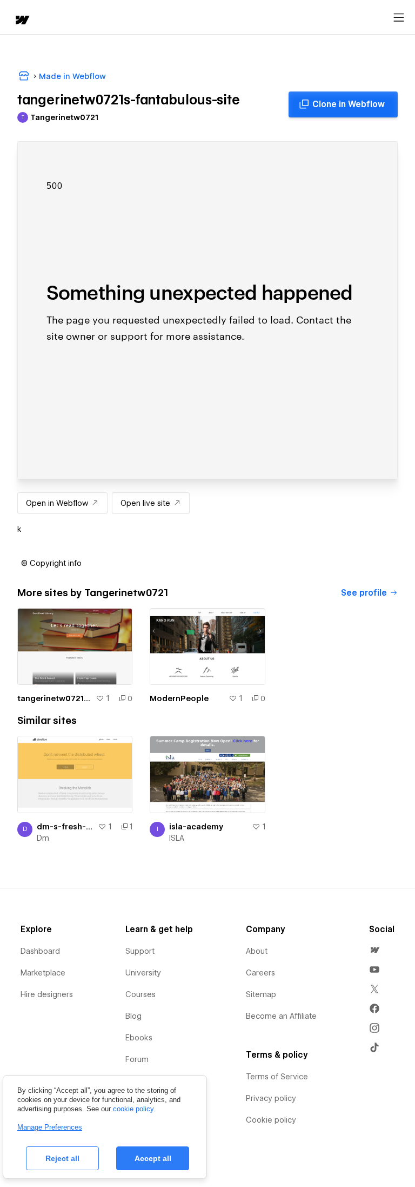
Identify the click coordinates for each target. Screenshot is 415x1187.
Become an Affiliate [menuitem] (281, 1016)
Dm (43, 838)
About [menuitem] (256, 951)
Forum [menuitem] (137, 1059)
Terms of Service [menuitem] (277, 1076)
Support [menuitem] (140, 951)
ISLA (176, 838)
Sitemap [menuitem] (261, 994)
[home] (21, 20)
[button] (51, 563)
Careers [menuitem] (260, 972)
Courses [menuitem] (140, 994)
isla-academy (196, 826)
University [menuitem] (143, 972)
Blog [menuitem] (133, 1016)
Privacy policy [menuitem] (271, 1098)
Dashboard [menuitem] (40, 951)
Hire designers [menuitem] (47, 994)
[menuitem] (374, 950)
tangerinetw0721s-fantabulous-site (54, 698)
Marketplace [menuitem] (43, 972)
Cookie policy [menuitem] (271, 1120)
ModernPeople (179, 698)
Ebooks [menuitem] (138, 1037)
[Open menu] (399, 18)
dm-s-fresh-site (65, 826)
